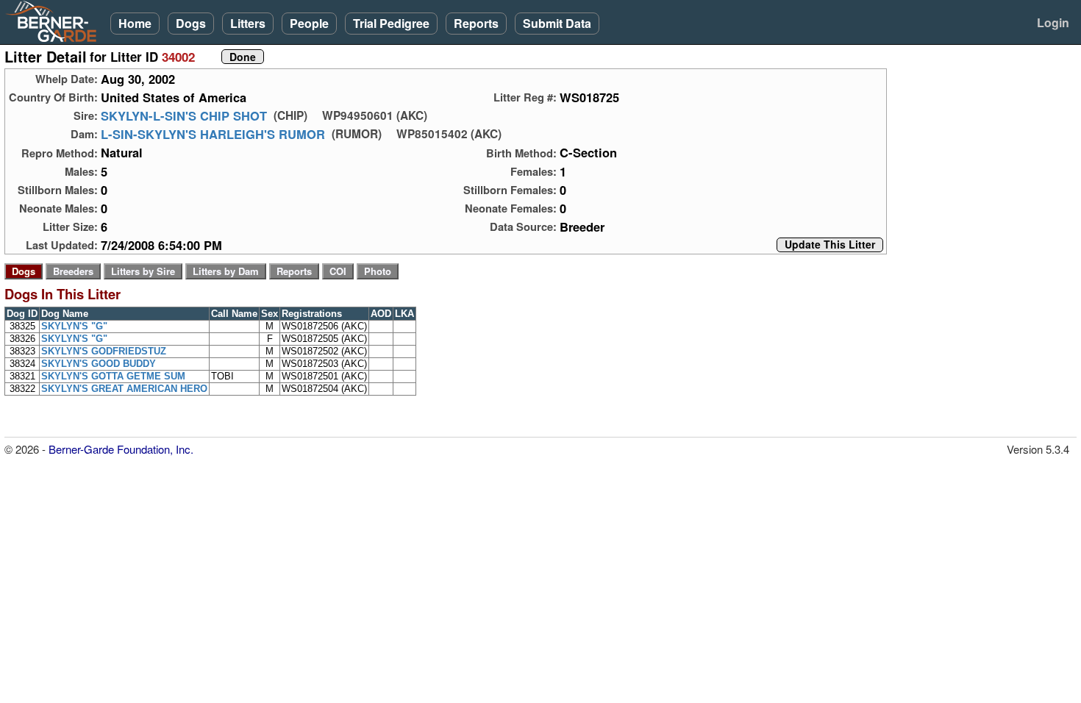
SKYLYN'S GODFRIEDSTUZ (103, 351)
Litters (247, 23)
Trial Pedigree (391, 23)
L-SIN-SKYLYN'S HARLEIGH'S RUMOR (213, 134)
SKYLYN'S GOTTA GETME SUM (113, 376)
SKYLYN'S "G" (74, 326)
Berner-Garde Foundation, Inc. (121, 449)
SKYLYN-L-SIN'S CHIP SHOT (184, 115)
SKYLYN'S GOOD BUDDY (98, 363)
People (309, 23)
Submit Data (557, 23)
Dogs (191, 23)
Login (1053, 22)
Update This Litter (830, 245)
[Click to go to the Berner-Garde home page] (55, 21)
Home (134, 23)
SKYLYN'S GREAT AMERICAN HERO (124, 388)
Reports (476, 23)
